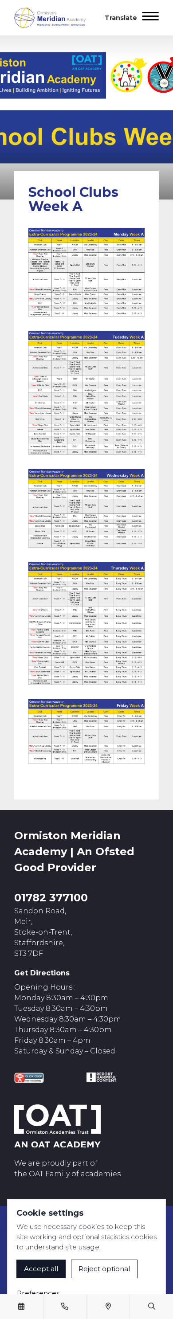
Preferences (38, 1293)
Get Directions (42, 973)
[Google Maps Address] (108, 1306)
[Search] (151, 1306)
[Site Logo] (54, 17)
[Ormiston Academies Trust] (57, 1126)
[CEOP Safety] (29, 1077)
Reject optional (104, 1268)
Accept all (41, 1268)
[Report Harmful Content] (101, 1077)
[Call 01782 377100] (64, 1306)
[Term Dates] (21, 1306)
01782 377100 (51, 897)
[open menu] (150, 17)
